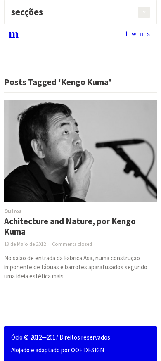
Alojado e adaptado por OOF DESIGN (57, 350)
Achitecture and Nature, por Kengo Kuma (70, 226)
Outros (12, 211)
